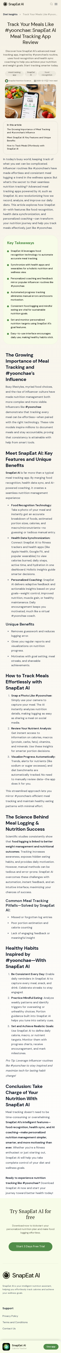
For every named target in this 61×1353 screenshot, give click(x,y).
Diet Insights (10, 14)
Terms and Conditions (15, 1322)
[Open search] (51, 4)
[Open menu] (56, 4)
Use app (51, 1346)
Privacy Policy (10, 1316)
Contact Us (9, 1328)
